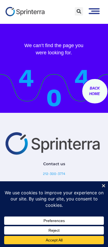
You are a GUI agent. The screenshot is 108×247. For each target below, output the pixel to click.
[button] (79, 11)
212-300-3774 (54, 174)
